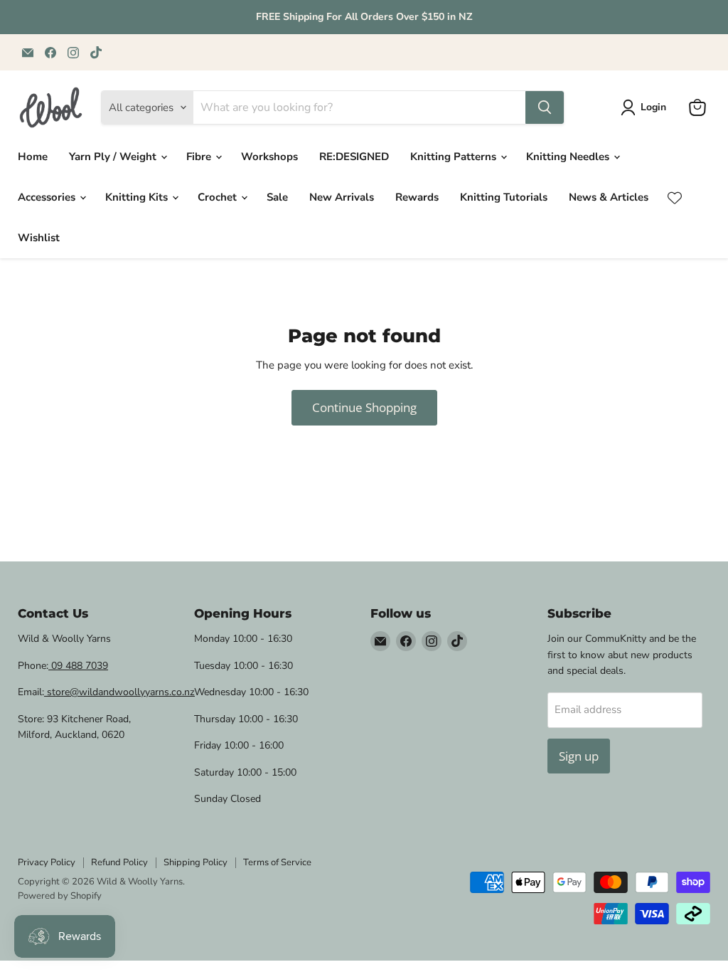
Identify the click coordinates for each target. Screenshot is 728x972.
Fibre (200, 156)
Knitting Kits (138, 197)
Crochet (219, 197)
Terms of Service (277, 862)
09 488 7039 (78, 665)
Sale (277, 197)
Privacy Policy (46, 862)
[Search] (544, 107)
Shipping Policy (196, 862)
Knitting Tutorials (503, 197)
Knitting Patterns (454, 156)
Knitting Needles (569, 156)
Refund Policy (119, 862)
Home (33, 156)
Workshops (269, 156)
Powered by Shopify (60, 895)
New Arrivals (341, 197)
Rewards (417, 197)
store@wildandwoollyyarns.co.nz (119, 692)
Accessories (48, 197)
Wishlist (39, 238)
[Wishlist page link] (675, 198)
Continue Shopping (364, 407)
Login (653, 107)
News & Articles (608, 197)
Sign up (579, 756)
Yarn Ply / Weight (114, 156)
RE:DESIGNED (354, 156)
